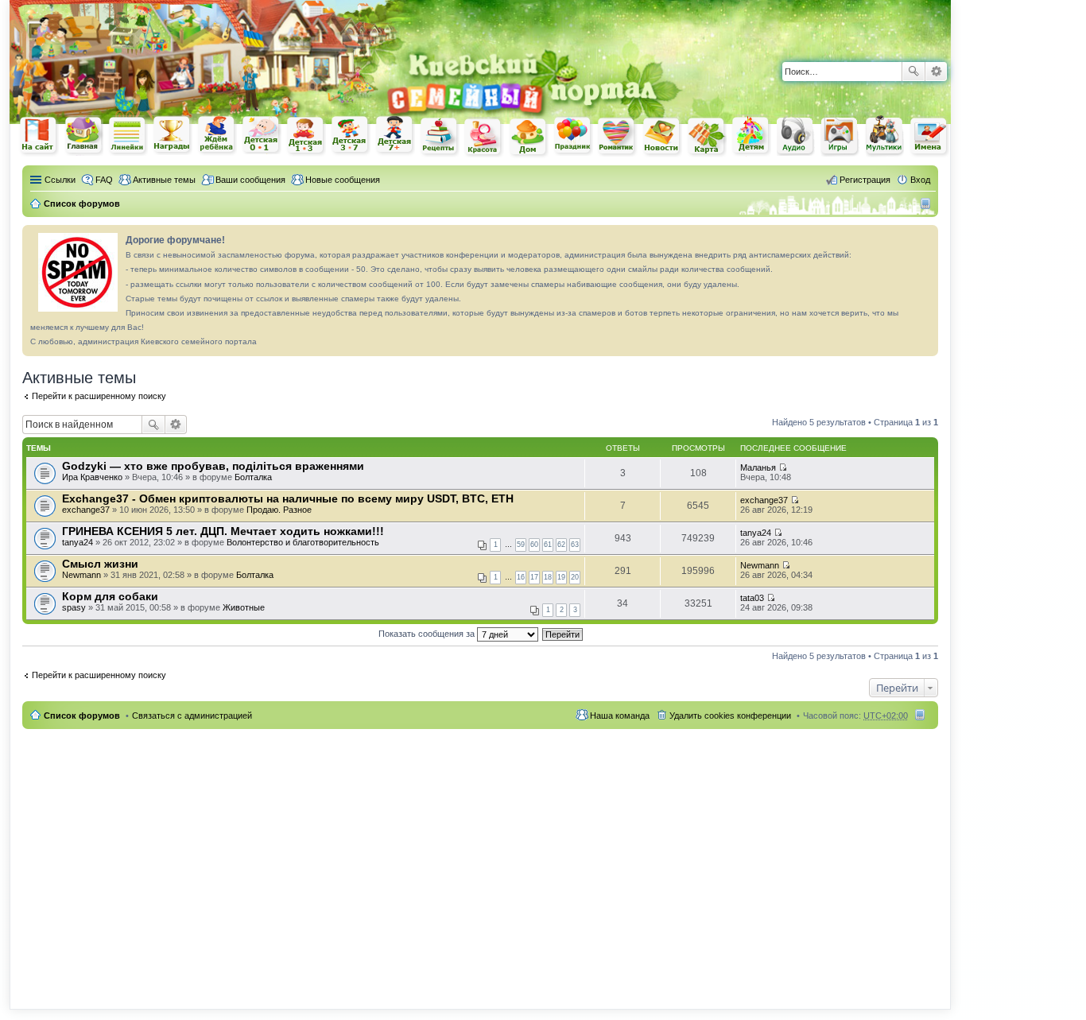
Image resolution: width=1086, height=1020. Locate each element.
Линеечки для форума (128, 135)
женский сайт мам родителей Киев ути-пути (39, 136)
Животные (244, 607)
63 (575, 545)
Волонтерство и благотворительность (303, 542)
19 (561, 577)
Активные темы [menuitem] (164, 179)
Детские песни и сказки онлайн (795, 135)
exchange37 (86, 509)
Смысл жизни (100, 563)
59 (521, 545)
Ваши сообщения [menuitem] (250, 179)
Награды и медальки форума (172, 135)
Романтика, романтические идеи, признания (617, 137)
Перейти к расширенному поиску (99, 396)
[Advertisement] (765, 24)
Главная (83, 135)
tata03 (752, 598)
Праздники (573, 136)
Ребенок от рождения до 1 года (261, 135)
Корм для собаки (110, 596)
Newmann (81, 575)
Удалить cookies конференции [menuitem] (730, 715)
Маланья (758, 467)
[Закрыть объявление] (925, 237)
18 (548, 577)
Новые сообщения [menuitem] (342, 179)
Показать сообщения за (427, 633)
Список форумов (82, 715)
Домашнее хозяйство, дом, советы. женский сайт (528, 137)
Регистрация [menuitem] (865, 179)
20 (575, 577)
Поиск (913, 71)
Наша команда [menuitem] (620, 715)
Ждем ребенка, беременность (217, 135)
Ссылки (60, 179)
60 (534, 545)
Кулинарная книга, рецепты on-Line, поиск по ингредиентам (439, 136)
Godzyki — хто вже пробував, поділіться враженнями (213, 466)
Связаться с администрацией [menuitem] (192, 715)
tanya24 (77, 542)
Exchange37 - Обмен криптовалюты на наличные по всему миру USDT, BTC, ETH (288, 498)
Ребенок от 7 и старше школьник (395, 136)
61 (548, 545)
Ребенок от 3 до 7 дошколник (350, 136)
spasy (74, 607)
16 (521, 577)
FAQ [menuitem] (104, 179)
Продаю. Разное (279, 509)
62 (561, 545)
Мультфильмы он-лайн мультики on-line (885, 135)
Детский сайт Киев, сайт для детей (751, 135)
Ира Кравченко (92, 477)
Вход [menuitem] (920, 179)
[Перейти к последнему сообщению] (782, 467)
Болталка (253, 477)
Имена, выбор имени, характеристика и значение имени (929, 137)
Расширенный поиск (936, 71)
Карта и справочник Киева (706, 136)
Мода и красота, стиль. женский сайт (484, 137)
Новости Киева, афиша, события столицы (662, 137)
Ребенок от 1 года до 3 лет (306, 136)
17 (534, 577)
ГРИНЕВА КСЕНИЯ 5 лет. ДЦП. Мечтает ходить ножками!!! (223, 531)
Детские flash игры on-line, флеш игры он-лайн (840, 135)
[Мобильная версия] (927, 203)
